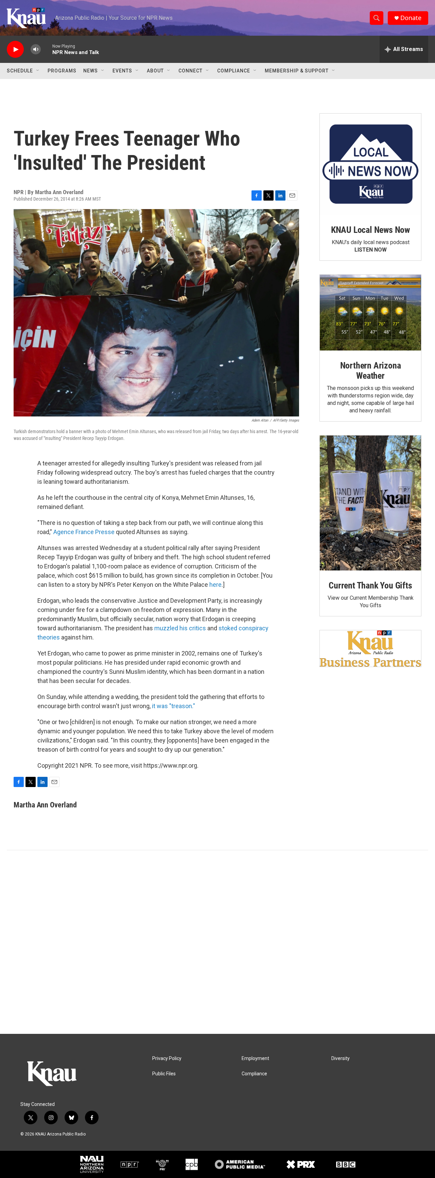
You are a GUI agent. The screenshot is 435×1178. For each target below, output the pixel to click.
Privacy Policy (166, 1058)
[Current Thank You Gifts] (370, 503)
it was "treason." (173, 706)
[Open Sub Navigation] (38, 70)
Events (122, 70)
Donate (410, 17)
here (215, 584)
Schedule (20, 70)
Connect (190, 70)
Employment (255, 1058)
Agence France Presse (84, 531)
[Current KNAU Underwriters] (370, 648)
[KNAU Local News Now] (370, 164)
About (155, 70)
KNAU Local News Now (370, 230)
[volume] (35, 49)
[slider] (47, 49)
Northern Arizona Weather (370, 370)
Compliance (233, 70)
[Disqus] (217, 942)
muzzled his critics (180, 628)
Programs (62, 70)
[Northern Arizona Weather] (370, 313)
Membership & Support (297, 70)
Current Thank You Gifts (370, 585)
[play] (15, 49)
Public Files (164, 1073)
